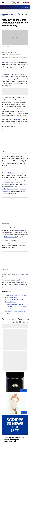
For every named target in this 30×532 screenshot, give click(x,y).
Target (8, 46)
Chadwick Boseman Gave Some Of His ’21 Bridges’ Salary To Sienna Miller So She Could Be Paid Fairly (16, 306)
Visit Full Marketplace (20, 322)
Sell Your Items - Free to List (15, 319)
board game (5, 62)
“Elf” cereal (11, 173)
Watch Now (25, 2)
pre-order (19, 119)
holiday (8, 58)
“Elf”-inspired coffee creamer (10, 182)
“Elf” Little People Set (10, 237)
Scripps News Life (7, 15)
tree (9, 243)
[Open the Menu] (2, 2)
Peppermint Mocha (12, 189)
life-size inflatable (19, 230)
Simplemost (5, 282)
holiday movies (23, 274)
